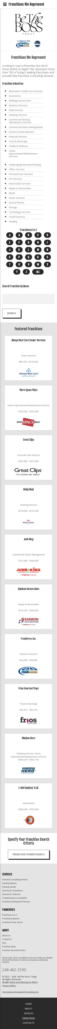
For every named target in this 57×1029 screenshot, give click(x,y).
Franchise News (9, 946)
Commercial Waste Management (26, 127)
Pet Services (15, 178)
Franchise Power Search (29, 854)
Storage (13, 207)
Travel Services (17, 216)
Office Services (17, 169)
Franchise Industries (10, 918)
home (28, 1003)
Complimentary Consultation (14, 898)
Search (11, 313)
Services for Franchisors (12, 890)
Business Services (18, 105)
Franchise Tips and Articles (13, 950)
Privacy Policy (9, 985)
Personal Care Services (21, 174)
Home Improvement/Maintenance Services (23, 153)
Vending (13, 221)
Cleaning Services (18, 114)
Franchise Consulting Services (15, 879)
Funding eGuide (9, 887)
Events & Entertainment (21, 131)
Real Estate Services (19, 183)
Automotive (15, 95)
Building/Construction (20, 100)
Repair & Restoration (20, 188)
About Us (6, 935)
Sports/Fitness (16, 202)
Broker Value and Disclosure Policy (19, 982)
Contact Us (7, 939)
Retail (12, 193)
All (38, 271)
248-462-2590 (14, 970)
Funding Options (9, 883)
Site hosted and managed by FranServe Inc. (20, 992)
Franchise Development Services (16, 901)
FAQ (4, 943)
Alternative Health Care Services (26, 91)
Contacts (28, 1022)
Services (28, 1013)
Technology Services (19, 211)
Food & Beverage (18, 141)
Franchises (28, 1018)
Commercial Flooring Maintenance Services (20, 121)
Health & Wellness (18, 146)
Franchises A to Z (9, 915)
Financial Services (18, 136)
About (28, 1008)
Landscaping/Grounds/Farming (25, 164)
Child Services (16, 110)
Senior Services (17, 197)
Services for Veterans (11, 894)
